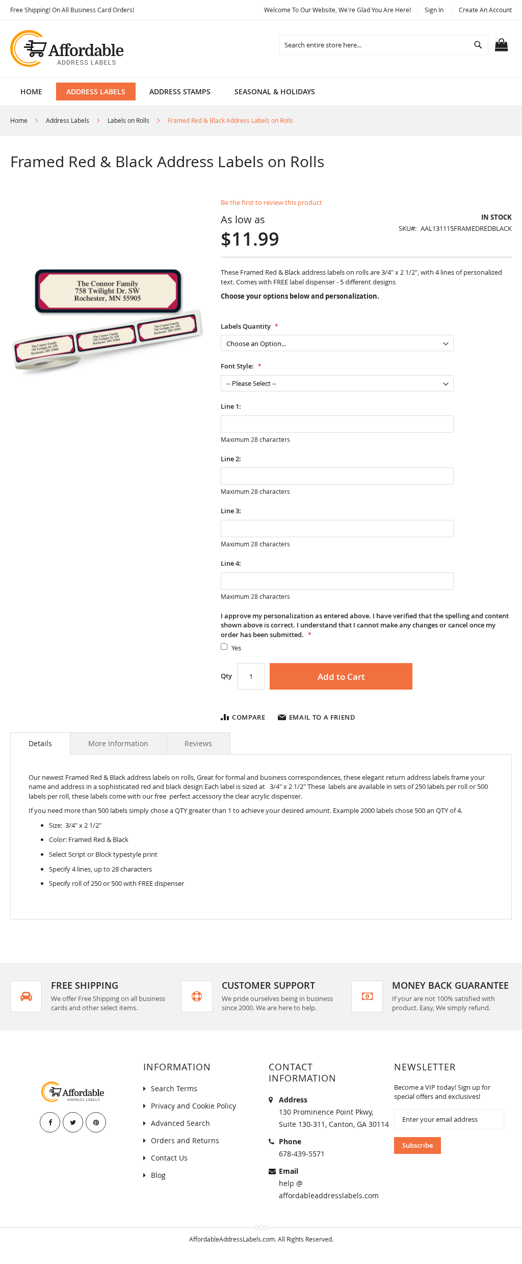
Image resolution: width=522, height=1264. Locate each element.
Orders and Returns (185, 1140)
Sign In (434, 10)
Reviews (198, 743)
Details (40, 743)
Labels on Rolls (128, 120)
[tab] (40, 743)
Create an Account (485, 10)
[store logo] (67, 48)
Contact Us (169, 1158)
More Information (118, 743)
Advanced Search (180, 1123)
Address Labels (67, 120)
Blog (158, 1175)
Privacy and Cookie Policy (193, 1106)
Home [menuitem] (31, 91)
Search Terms (174, 1088)
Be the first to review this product (271, 202)
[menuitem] (96, 91)
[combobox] (383, 45)
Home (19, 120)
